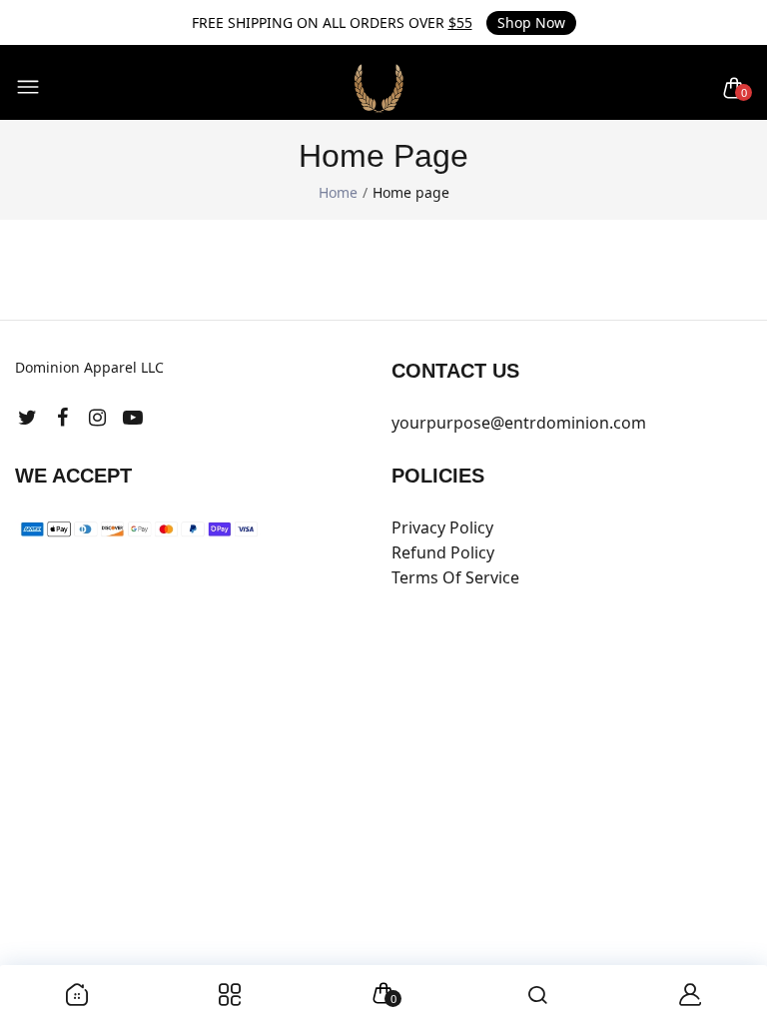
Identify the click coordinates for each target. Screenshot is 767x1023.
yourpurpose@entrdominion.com (518, 423)
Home (338, 192)
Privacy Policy (442, 527)
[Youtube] (132, 417)
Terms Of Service (455, 577)
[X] (27, 417)
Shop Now (531, 22)
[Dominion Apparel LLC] (379, 88)
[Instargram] (97, 417)
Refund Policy (442, 552)
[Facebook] (62, 417)
